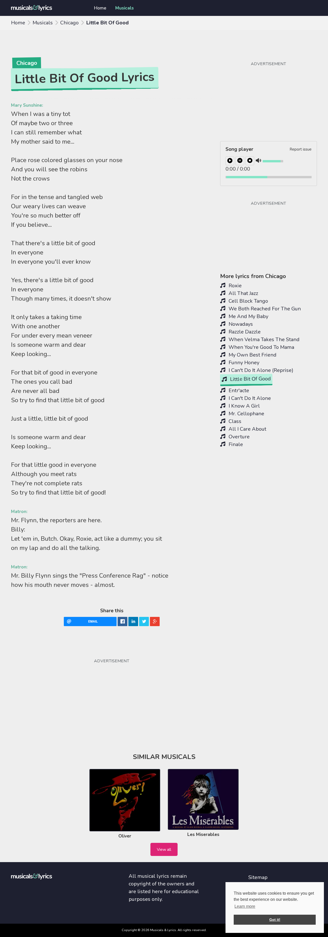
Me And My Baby (247, 316)
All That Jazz (242, 293)
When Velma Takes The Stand (263, 339)
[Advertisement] (49, 686)
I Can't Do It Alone (249, 398)
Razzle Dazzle (244, 331)
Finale (235, 444)
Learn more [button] (244, 906)
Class (234, 421)
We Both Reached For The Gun (264, 308)
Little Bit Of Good (250, 379)
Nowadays (240, 324)
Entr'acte (238, 390)
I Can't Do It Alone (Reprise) (260, 370)
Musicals (124, 8)
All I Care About (246, 429)
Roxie (234, 285)
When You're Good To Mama (260, 347)
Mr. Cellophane (245, 413)
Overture (238, 436)
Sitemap (258, 877)
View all (164, 849)
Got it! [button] (274, 920)
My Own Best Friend (251, 354)
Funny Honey (243, 362)
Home (100, 8)
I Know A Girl (243, 405)
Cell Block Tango (247, 301)
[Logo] (46, 8)
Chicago (69, 22)
